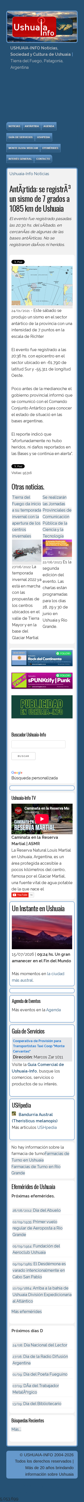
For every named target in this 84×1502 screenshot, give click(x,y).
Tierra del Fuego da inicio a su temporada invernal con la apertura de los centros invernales (26, 516)
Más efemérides (26, 1311)
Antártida (32, 126)
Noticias (14, 126)
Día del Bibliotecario (36, 1403)
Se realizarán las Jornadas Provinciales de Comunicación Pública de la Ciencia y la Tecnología (57, 516)
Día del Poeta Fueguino (39, 1374)
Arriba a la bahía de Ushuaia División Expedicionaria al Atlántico (42, 1294)
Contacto (43, 159)
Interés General (20, 159)
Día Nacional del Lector (39, 1345)
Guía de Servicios (21, 137)
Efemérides (50, 148)
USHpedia (43, 137)
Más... (16, 1429)
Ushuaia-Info (21, 173)
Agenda (48, 126)
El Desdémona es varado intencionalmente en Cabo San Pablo (39, 1270)
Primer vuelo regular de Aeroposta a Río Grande (37, 1228)
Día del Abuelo (36, 1210)
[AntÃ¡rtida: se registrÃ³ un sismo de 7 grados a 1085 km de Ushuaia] (42, 306)
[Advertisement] (42, 97)
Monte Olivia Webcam (23, 148)
